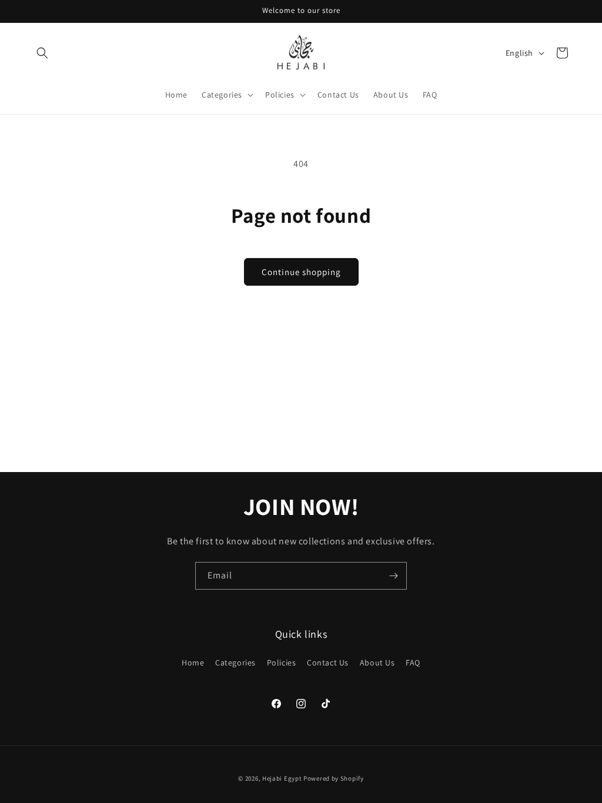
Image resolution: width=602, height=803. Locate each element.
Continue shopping (301, 271)
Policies (281, 662)
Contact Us (328, 662)
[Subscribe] (393, 576)
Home (193, 662)
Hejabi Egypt (282, 778)
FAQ (413, 662)
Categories (235, 662)
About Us (377, 662)
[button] (42, 53)
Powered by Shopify (333, 778)
